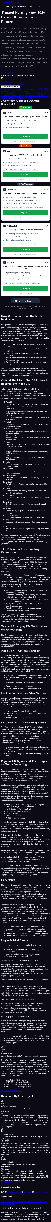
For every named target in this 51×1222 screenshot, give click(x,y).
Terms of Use (18, 1202)
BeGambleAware (13, 1192)
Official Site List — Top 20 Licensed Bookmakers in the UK (25, 90)
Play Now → (25, 136)
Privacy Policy (6, 1202)
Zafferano (10, 2)
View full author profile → (11, 1091)
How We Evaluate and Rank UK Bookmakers (19, 89)
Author (4, 4)
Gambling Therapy (40, 1192)
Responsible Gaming (13, 1204)
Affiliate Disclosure (31, 1202)
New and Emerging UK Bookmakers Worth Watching (23, 94)
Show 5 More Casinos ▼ (25, 301)
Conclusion (28, 98)
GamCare (26, 1192)
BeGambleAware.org (25, 308)
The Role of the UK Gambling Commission (25, 92)
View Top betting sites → (11, 73)
